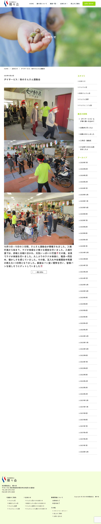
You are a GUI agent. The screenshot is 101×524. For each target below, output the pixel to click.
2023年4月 (84, 323)
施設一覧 (53, 4)
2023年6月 (84, 310)
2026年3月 (84, 175)
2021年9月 (84, 413)
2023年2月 (84, 330)
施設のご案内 (11, 497)
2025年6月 (84, 227)
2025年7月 (84, 220)
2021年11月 (84, 407)
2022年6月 (84, 368)
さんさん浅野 (84, 99)
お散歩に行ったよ (86, 128)
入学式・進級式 (85, 140)
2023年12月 (84, 285)
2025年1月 (84, 246)
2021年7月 (84, 426)
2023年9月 (84, 297)
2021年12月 (84, 400)
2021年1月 (84, 445)
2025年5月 (84, 233)
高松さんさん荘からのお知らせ (36, 503)
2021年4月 (84, 432)
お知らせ (63, 4)
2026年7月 (84, 162)
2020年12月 (84, 452)
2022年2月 (84, 394)
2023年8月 (84, 304)
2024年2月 (84, 272)
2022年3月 (84, 387)
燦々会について (42, 4)
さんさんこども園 (85, 105)
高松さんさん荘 (84, 93)
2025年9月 (84, 214)
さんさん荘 (83, 87)
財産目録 (55, 503)
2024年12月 (84, 252)
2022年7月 (84, 362)
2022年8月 (84, 355)
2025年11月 (84, 201)
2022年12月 (84, 336)
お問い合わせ (89, 4)
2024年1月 (84, 278)
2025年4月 (84, 240)
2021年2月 (84, 439)
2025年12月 (84, 195)
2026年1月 (84, 188)
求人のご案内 (75, 4)
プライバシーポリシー (61, 511)
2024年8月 (84, 259)
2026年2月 (84, 182)
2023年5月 (84, 317)
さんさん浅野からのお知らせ (35, 506)
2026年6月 (84, 169)
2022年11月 (84, 342)
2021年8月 (84, 420)
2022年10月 (84, 349)
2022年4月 (84, 381)
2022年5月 (84, 375)
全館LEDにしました (87, 134)
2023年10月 (84, 291)
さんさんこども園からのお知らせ (36, 509)
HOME (31, 4)
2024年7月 (84, 265)
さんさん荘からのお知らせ (34, 500)
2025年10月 (84, 207)
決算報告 (55, 500)
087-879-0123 (10, 490)
